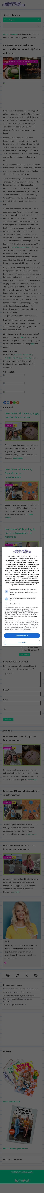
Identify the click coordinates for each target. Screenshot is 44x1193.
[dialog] (22, 596)
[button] (22, 604)
